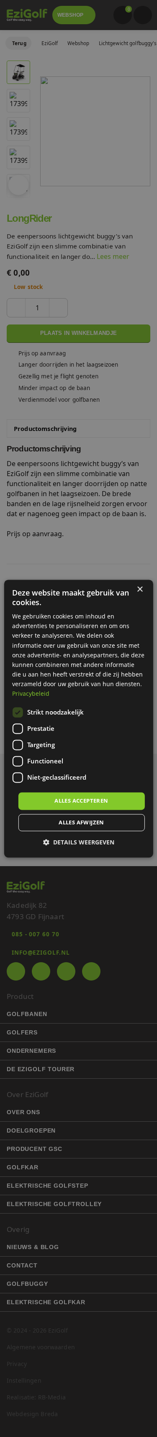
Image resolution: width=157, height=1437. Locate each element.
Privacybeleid (30, 693)
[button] (78, 842)
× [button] (139, 589)
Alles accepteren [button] (81, 801)
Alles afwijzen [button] (81, 822)
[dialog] (78, 718)
